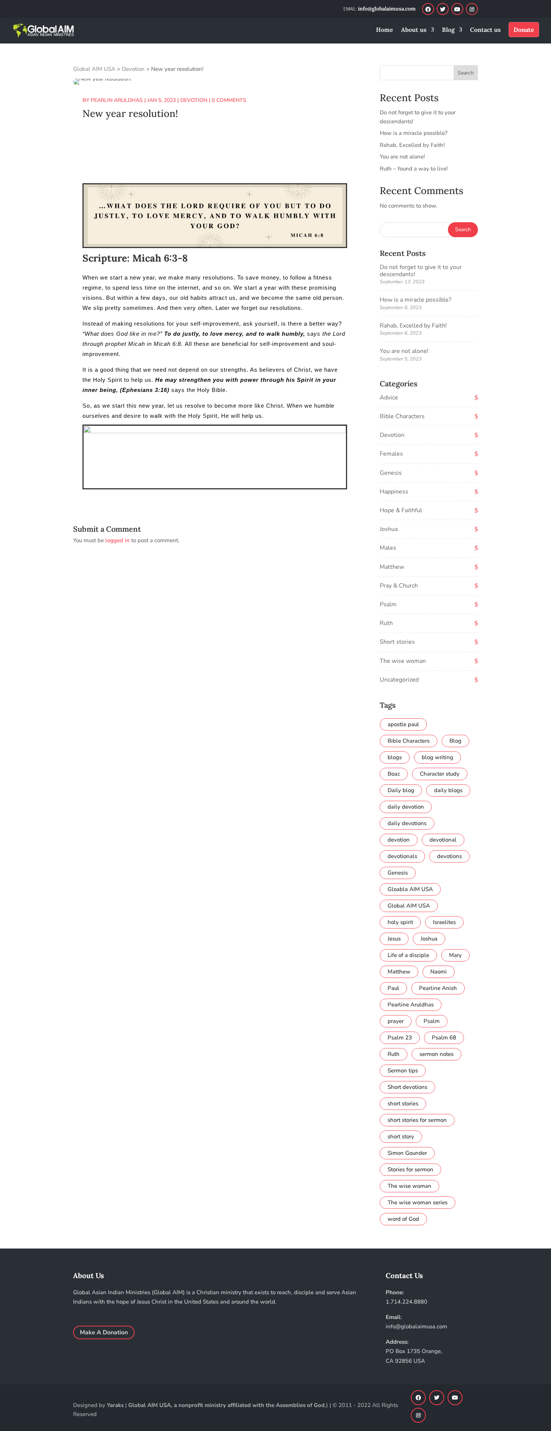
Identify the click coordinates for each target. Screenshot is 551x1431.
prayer (396, 1021)
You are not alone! (402, 156)
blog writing (437, 757)
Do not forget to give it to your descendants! (421, 270)
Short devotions (407, 1087)
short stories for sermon (417, 1120)
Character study (440, 774)
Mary (455, 955)
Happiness (394, 491)
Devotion (392, 435)
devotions (449, 856)
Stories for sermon (410, 1169)
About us (414, 30)
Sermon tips (403, 1070)
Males (388, 548)
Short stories (397, 642)
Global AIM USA (409, 905)
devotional (443, 839)
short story (401, 1136)
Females (391, 454)
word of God (403, 1219)
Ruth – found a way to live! (414, 168)
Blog (448, 30)
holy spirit (400, 922)
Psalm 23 (400, 1037)
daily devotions (407, 823)
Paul (393, 988)
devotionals (402, 856)
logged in (117, 540)
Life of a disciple (408, 955)
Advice (389, 397)
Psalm (388, 604)
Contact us (485, 30)
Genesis (391, 473)
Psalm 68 (444, 1037)
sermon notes (436, 1054)
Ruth (386, 623)
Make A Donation (104, 1332)
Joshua (389, 529)
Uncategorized (399, 680)
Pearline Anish (438, 988)
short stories (403, 1103)
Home (384, 30)
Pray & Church (399, 586)
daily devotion (406, 806)
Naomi (438, 971)
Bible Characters (402, 416)
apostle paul (403, 724)
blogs (395, 757)
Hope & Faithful (401, 510)
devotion (399, 839)
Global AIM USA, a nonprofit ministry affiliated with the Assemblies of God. (227, 1405)
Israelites (444, 922)
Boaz (394, 774)
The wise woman (403, 661)
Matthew (392, 567)
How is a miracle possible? (414, 133)
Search (466, 72)
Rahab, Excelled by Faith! (412, 145)
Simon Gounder (407, 1153)
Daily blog (401, 790)
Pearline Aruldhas (411, 1004)
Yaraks (115, 1405)
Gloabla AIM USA (410, 889)
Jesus (394, 938)
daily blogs (448, 790)
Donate (524, 29)
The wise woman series (418, 1202)
